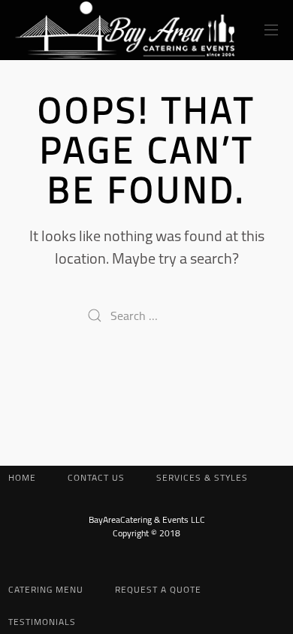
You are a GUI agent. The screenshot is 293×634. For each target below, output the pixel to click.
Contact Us (96, 477)
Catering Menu (45, 589)
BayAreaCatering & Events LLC (147, 519)
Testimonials (42, 620)
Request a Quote (158, 589)
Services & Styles (202, 477)
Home (22, 477)
